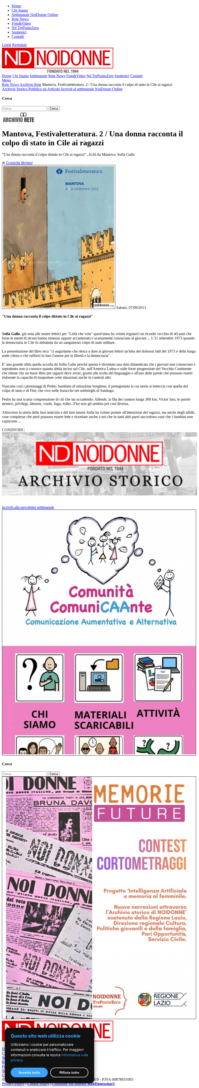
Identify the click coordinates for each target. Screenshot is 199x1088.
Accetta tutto (29, 1072)
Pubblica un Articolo (44, 89)
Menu (6, 80)
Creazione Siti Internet (83, 1084)
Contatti (18, 36)
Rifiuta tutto (69, 1072)
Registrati (19, 45)
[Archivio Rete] (18, 122)
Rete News (20, 19)
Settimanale (38, 76)
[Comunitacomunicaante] (99, 754)
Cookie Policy (38, 1084)
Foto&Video (21, 23)
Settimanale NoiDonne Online (35, 15)
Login (6, 45)
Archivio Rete (30, 84)
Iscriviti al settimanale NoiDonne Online (92, 89)
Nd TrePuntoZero (25, 28)
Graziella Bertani (19, 163)
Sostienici (19, 32)
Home (16, 6)
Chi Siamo (20, 10)
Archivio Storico (15, 89)
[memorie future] (99, 1018)
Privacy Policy (13, 1084)
